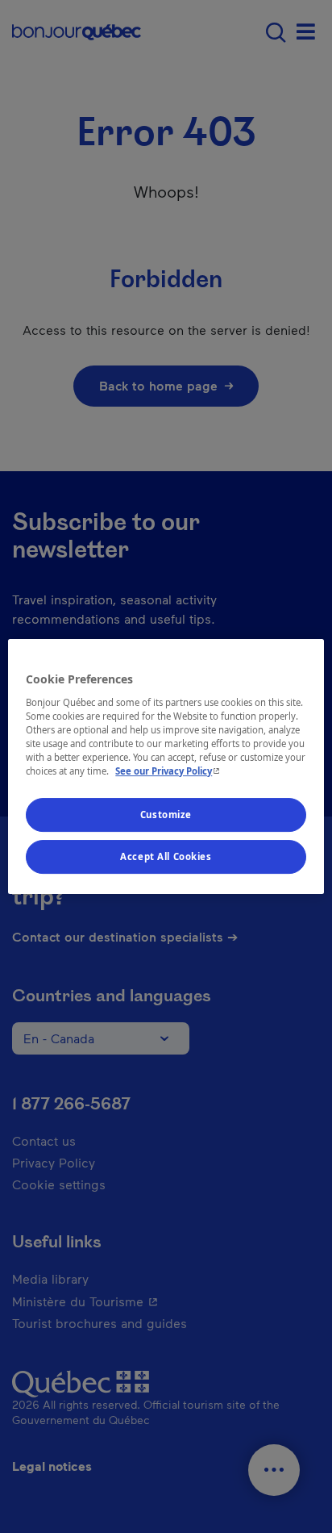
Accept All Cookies (165, 856)
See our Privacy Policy (169, 771)
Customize (166, 814)
